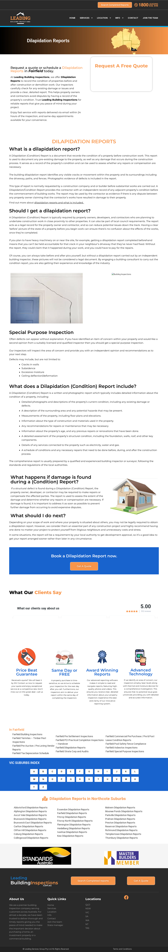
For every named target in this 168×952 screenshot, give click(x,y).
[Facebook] (126, 899)
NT (86, 924)
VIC (87, 912)
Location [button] (102, 18)
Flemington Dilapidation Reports (74, 824)
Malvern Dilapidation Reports (120, 807)
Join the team (150, 18)
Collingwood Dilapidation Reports (31, 837)
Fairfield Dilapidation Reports (71, 747)
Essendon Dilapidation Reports (73, 809)
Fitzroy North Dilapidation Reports (75, 820)
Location (51, 912)
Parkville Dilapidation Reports (120, 815)
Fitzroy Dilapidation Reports (71, 817)
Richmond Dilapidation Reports (121, 830)
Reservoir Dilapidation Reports (121, 826)
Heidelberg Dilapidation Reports (73, 828)
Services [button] (84, 18)
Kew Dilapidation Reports (70, 835)
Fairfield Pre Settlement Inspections (74, 736)
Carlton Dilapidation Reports (28, 826)
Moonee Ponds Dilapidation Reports (123, 811)
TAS (87, 928)
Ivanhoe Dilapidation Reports (72, 832)
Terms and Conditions (122, 949)
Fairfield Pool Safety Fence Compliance (126, 743)
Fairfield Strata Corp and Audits (72, 751)
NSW (88, 908)
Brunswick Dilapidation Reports (30, 819)
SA (86, 916)
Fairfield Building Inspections (27, 734)
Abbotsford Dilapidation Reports (31, 807)
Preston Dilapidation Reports (120, 822)
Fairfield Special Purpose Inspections (125, 751)
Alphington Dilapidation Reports (30, 811)
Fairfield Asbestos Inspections (122, 747)
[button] (34, 771)
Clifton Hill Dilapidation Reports (30, 830)
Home (72, 18)
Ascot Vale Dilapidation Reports (30, 815)
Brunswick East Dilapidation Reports (33, 822)
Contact (133, 18)
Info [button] (117, 18)
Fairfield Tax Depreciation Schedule (30, 753)
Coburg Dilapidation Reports (28, 834)
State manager (55, 925)
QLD (87, 904)
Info (49, 915)
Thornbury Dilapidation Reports (121, 837)
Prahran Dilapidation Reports (120, 819)
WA (87, 920)
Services (51, 908)
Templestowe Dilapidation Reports (123, 834)
